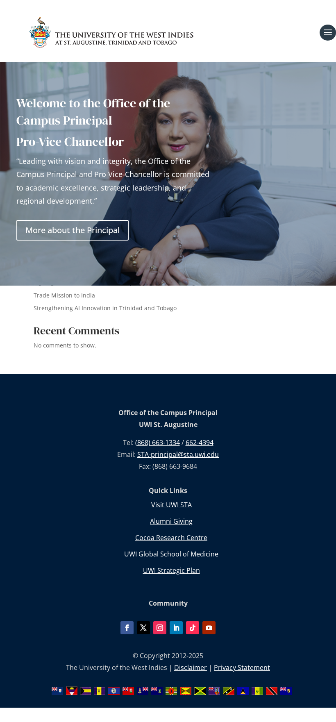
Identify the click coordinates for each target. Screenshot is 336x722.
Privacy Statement (242, 667)
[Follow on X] (143, 627)
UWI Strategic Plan (171, 570)
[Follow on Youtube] (209, 627)
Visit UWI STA (171, 504)
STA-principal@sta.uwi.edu (178, 454)
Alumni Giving (171, 521)
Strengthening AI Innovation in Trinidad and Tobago (105, 308)
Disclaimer (190, 667)
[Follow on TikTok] (192, 627)
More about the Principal (72, 230)
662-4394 (199, 442)
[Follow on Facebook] (127, 627)
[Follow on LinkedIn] (176, 627)
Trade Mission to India (64, 295)
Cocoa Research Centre (171, 537)
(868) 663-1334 (157, 442)
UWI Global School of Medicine (171, 554)
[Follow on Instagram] (159, 627)
